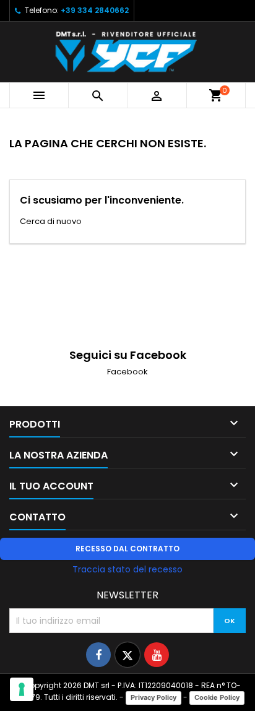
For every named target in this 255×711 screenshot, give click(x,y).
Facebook (127, 371)
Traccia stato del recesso (127, 569)
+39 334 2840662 (95, 10)
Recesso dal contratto (127, 548)
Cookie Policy (217, 697)
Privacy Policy (153, 697)
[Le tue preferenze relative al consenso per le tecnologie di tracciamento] (21, 689)
